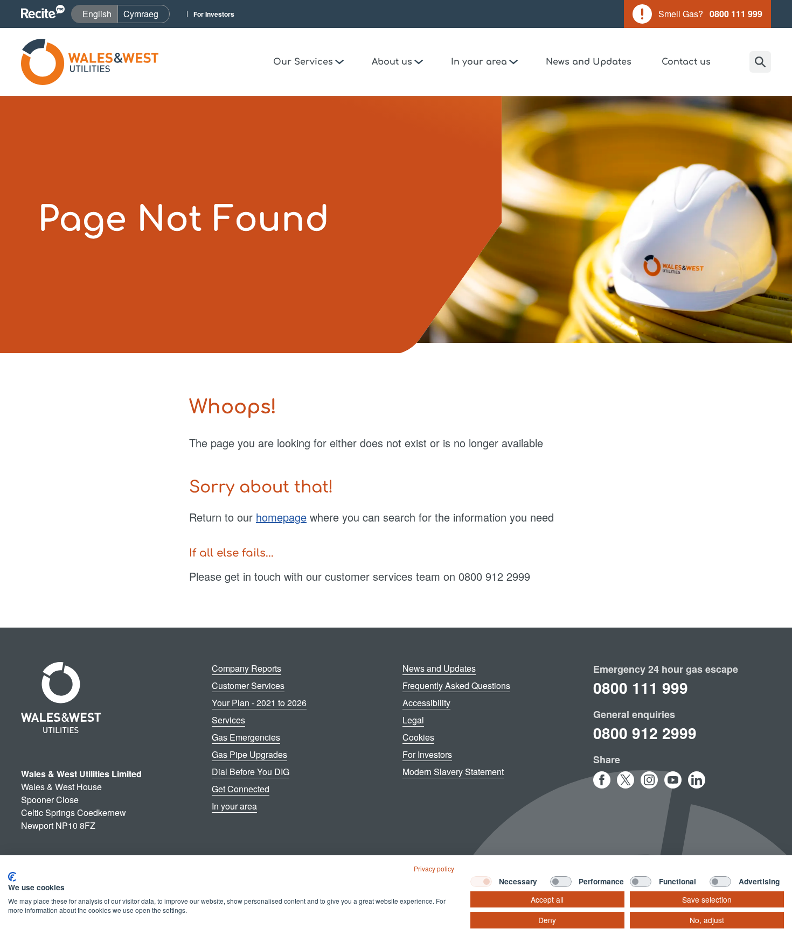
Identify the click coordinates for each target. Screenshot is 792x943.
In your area (234, 806)
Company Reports (246, 668)
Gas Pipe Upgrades (249, 754)
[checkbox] (481, 881)
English (99, 13)
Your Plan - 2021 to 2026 (259, 702)
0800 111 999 (640, 688)
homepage (281, 517)
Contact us (686, 62)
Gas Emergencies (246, 737)
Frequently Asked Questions (456, 685)
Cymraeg (146, 13)
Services (228, 720)
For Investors (213, 14)
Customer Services (248, 685)
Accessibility (426, 702)
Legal (413, 720)
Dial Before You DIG (250, 771)
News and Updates (588, 62)
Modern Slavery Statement (453, 771)
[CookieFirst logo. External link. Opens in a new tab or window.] (12, 877)
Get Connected (240, 789)
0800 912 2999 (645, 733)
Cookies (418, 737)
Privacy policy (434, 868)
